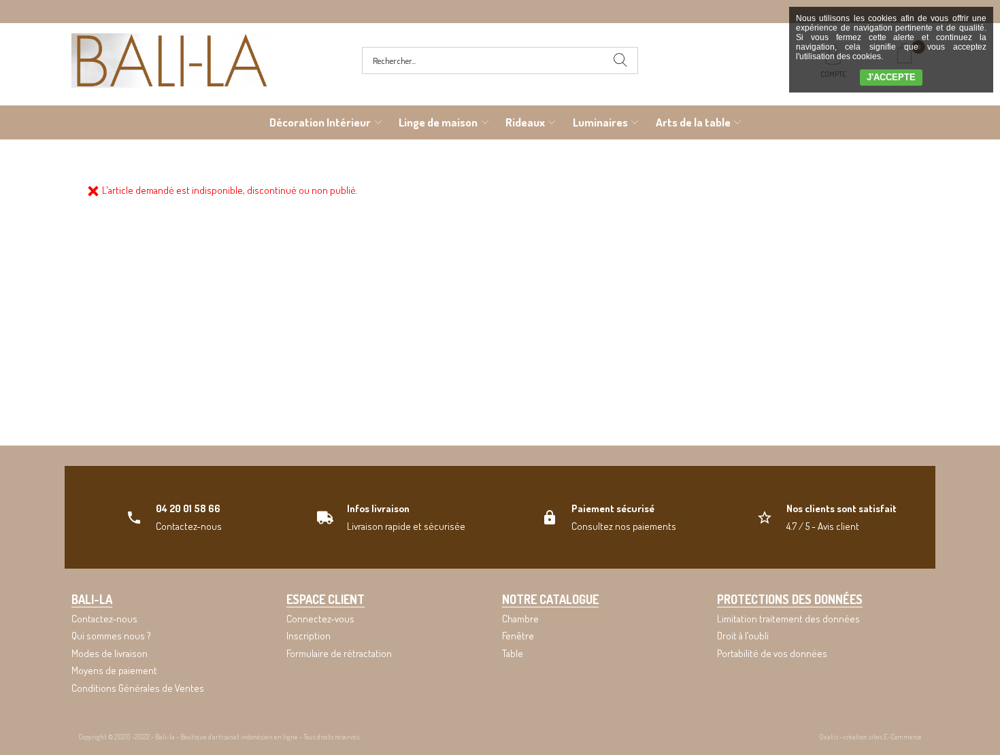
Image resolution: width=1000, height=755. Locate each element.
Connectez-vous (320, 618)
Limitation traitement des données (788, 618)
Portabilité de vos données (772, 653)
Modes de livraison (109, 653)
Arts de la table (693, 122)
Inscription (308, 635)
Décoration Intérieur (320, 122)
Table (512, 653)
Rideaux (525, 122)
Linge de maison (438, 122)
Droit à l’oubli (743, 635)
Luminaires (600, 122)
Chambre (520, 618)
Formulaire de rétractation (339, 653)
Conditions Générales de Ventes (137, 688)
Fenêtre (518, 635)
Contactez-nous (104, 618)
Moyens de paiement (114, 670)
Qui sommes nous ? (111, 635)
